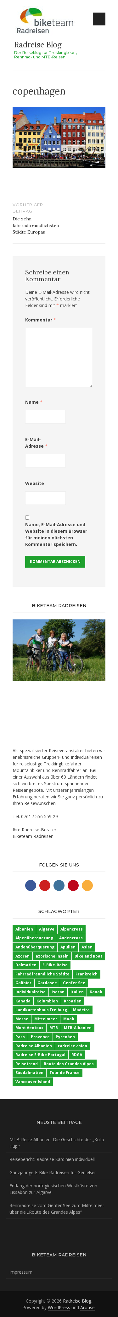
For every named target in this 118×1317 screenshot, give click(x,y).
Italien (77, 992)
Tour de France (64, 1072)
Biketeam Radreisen (33, 836)
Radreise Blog (38, 45)
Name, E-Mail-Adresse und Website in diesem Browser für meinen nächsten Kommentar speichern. (56, 534)
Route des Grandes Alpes (69, 1063)
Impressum (20, 1272)
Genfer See (74, 982)
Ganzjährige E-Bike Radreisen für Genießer (52, 1172)
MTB (53, 1027)
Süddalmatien (29, 1072)
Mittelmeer (45, 1019)
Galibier (23, 982)
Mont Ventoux (29, 1027)
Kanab (96, 992)
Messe (21, 1019)
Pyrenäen (65, 1036)
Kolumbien (47, 1001)
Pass (20, 1036)
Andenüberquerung (34, 947)
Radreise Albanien (33, 1046)
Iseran (58, 992)
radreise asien (72, 1046)
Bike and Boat (88, 956)
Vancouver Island (32, 1081)
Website (34, 483)
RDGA (76, 1054)
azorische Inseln (52, 956)
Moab (68, 1019)
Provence (40, 1036)
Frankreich (87, 974)
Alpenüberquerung (34, 938)
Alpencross (71, 929)
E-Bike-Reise (55, 965)
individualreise (30, 992)
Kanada (23, 1001)
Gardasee (47, 982)
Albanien (24, 929)
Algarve (46, 929)
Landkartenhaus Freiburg (41, 1009)
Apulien (68, 947)
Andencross (71, 938)
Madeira (81, 1009)
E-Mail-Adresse (36, 442)
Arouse (87, 1307)
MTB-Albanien (78, 1027)
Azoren (22, 956)
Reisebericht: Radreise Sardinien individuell (52, 1159)
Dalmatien (26, 965)
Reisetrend (26, 1063)
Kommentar (40, 320)
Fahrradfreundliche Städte (42, 974)
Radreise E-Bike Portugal (40, 1054)
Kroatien (72, 1001)
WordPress (59, 1307)
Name (33, 402)
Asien (87, 947)
